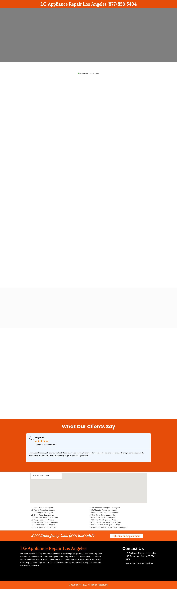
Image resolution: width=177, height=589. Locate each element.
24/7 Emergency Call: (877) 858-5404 (62, 535)
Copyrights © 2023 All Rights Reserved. (88, 584)
